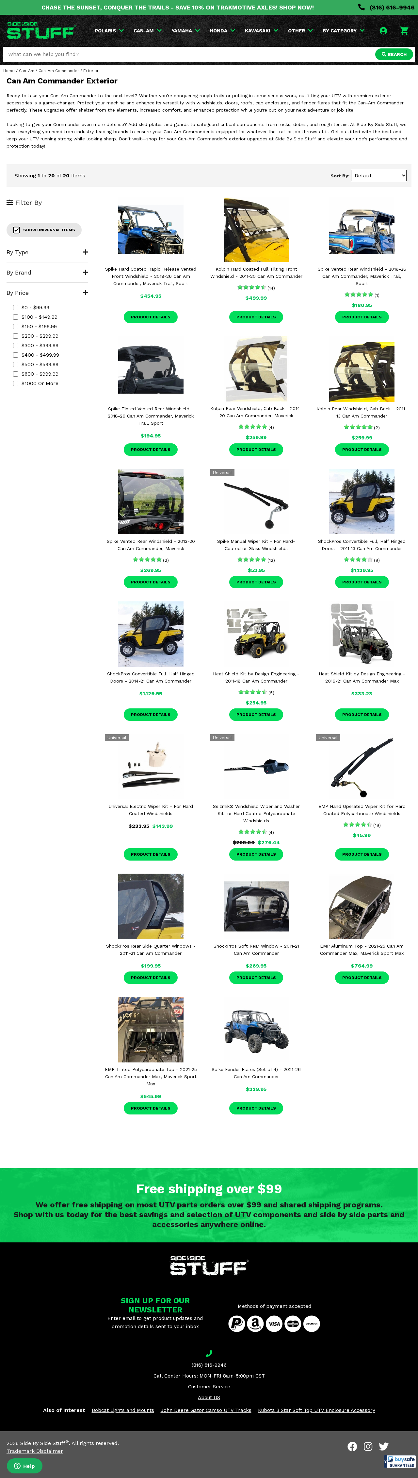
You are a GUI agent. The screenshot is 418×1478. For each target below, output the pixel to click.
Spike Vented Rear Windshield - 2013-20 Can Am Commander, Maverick (151, 545)
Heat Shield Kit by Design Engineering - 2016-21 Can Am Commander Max (362, 677)
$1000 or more (40, 383)
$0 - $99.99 (35, 307)
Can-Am (26, 70)
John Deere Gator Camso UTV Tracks (206, 1410)
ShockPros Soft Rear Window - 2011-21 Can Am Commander (256, 949)
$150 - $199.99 (39, 326)
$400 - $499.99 (40, 355)
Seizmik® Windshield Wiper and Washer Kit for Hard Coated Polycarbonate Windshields (256, 813)
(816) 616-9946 (391, 7)
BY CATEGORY (340, 31)
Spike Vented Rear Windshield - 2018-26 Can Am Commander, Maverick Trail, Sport (362, 276)
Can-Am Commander (59, 70)
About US (209, 1397)
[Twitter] (384, 1446)
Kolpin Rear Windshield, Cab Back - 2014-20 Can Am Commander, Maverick (256, 412)
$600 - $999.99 (40, 374)
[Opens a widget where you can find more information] (24, 1466)
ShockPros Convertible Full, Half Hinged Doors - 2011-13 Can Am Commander (362, 545)
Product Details (150, 317)
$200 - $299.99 (40, 336)
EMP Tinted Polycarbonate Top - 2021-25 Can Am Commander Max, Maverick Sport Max (151, 1076)
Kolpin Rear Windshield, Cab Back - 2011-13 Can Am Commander (361, 412)
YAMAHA (181, 31)
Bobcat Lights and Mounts (123, 1410)
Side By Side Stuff (44, 1443)
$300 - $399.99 (40, 345)
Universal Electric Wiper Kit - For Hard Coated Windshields (151, 810)
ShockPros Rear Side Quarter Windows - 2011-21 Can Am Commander (151, 949)
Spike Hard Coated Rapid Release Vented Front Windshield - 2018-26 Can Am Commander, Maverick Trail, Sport (150, 276)
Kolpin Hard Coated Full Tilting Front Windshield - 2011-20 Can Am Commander (256, 272)
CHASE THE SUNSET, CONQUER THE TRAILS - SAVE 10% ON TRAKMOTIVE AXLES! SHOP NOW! (177, 7)
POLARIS (105, 31)
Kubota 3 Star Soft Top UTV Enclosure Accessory (316, 1410)
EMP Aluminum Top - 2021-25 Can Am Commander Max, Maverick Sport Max (362, 949)
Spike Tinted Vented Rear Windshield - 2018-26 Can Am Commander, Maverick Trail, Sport (151, 416)
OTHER (296, 31)
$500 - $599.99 (40, 364)
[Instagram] (368, 1446)
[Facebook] (352, 1446)
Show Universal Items (49, 230)
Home (9, 70)
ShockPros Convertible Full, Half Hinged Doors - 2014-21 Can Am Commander (151, 677)
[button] (400, 1461)
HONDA (218, 31)
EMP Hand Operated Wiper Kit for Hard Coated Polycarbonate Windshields (362, 810)
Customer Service (209, 1387)
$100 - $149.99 (39, 317)
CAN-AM (144, 31)
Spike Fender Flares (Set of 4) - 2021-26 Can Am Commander (256, 1073)
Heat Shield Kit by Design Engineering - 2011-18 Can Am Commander (256, 677)
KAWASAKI (257, 31)
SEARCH (396, 54)
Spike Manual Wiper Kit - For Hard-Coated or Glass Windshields (256, 545)
